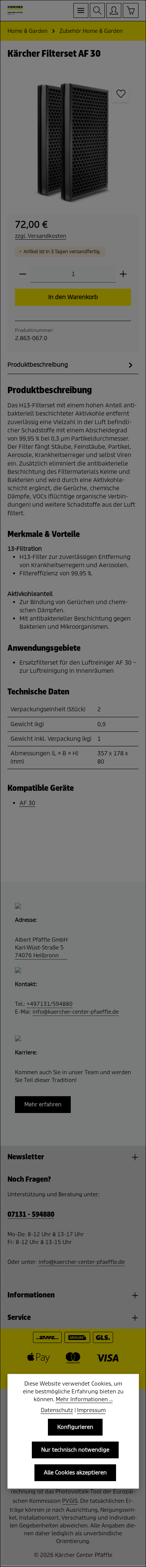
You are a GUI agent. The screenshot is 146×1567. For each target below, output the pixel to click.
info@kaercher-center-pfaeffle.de (76, 1011)
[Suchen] (97, 10)
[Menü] (80, 10)
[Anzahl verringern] (23, 274)
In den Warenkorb (73, 297)
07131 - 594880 (30, 1214)
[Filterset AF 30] (73, 141)
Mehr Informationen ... (84, 1399)
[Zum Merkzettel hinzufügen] (120, 93)
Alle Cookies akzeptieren (75, 1472)
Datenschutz (57, 1410)
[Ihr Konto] (113, 10)
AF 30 (27, 802)
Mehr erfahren (42, 1104)
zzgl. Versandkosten (40, 236)
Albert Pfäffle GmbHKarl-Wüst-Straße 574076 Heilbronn (41, 947)
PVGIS (69, 1501)
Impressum (91, 1410)
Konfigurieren (75, 1427)
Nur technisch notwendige (75, 1449)
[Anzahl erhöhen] (123, 274)
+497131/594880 (50, 1004)
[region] (73, 141)
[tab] (71, 365)
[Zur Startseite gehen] (15, 10)
